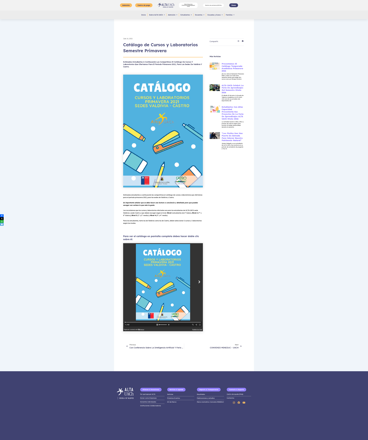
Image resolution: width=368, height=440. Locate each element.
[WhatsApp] (2, 221)
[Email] (2, 224)
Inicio (143, 15)
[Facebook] (2, 215)
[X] (2, 218)
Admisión (171, 15)
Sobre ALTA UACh (156, 15)
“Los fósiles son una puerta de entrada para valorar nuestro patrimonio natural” (232, 137)
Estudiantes (185, 15)
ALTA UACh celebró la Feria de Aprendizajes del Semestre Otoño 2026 (233, 89)
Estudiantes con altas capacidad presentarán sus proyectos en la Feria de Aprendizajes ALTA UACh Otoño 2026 (232, 113)
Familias (229, 15)
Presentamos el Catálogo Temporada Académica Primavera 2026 (232, 67)
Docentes (198, 15)
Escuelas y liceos (214, 15)
